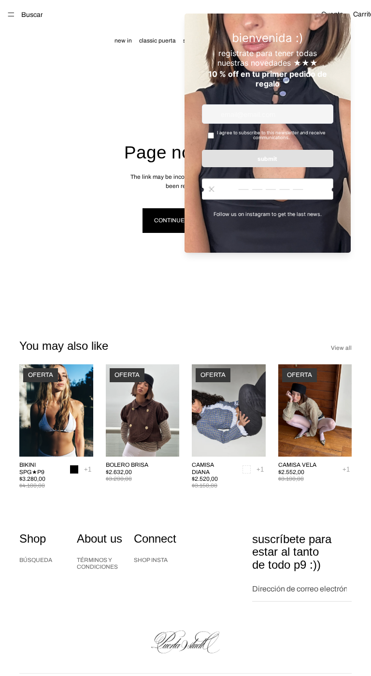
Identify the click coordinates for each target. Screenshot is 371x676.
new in (123, 40)
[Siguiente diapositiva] (82, 410)
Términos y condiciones (97, 563)
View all (341, 348)
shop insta (151, 560)
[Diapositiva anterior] (30, 410)
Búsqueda (35, 560)
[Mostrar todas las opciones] (87, 469)
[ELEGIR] (78, 441)
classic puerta (157, 40)
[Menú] (11, 14)
